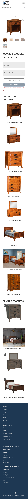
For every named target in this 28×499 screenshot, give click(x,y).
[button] (23, 20)
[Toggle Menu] (23, 2)
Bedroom (8, 14)
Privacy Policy (17, 495)
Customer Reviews (7, 433)
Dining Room (6, 412)
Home (4, 14)
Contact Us (5, 442)
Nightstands (14, 14)
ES (3, 90)
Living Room (6, 415)
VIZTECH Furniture (16, 497)
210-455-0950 (6, 482)
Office (4, 417)
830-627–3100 (6, 462)
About (4, 430)
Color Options (6, 439)
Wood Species (9, 73)
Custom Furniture (7, 436)
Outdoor (5, 420)
